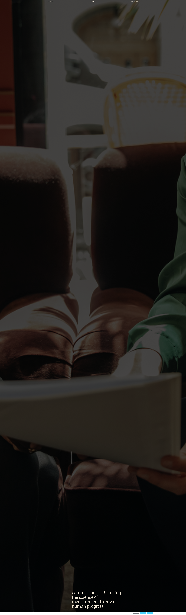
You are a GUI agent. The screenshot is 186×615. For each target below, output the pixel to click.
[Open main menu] (48, 1)
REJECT (143, 613)
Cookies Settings (136, 613)
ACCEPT (149, 613)
